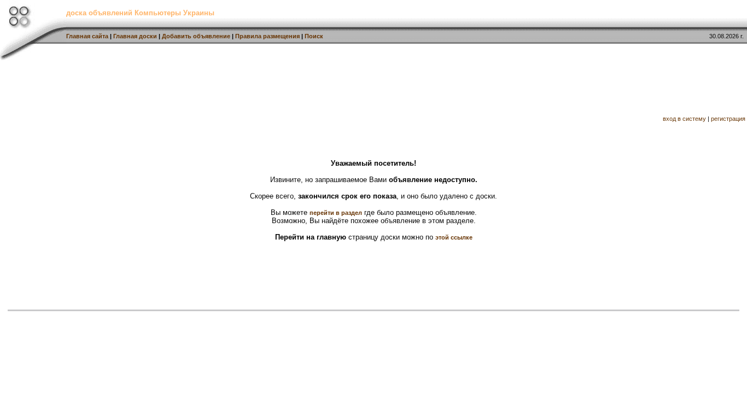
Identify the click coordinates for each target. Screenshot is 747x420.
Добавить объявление (196, 36)
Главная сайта (87, 36)
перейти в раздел (336, 212)
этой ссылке (453, 237)
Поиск (314, 36)
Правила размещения (267, 36)
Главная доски (135, 36)
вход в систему (684, 118)
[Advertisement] (375, 86)
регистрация (728, 118)
